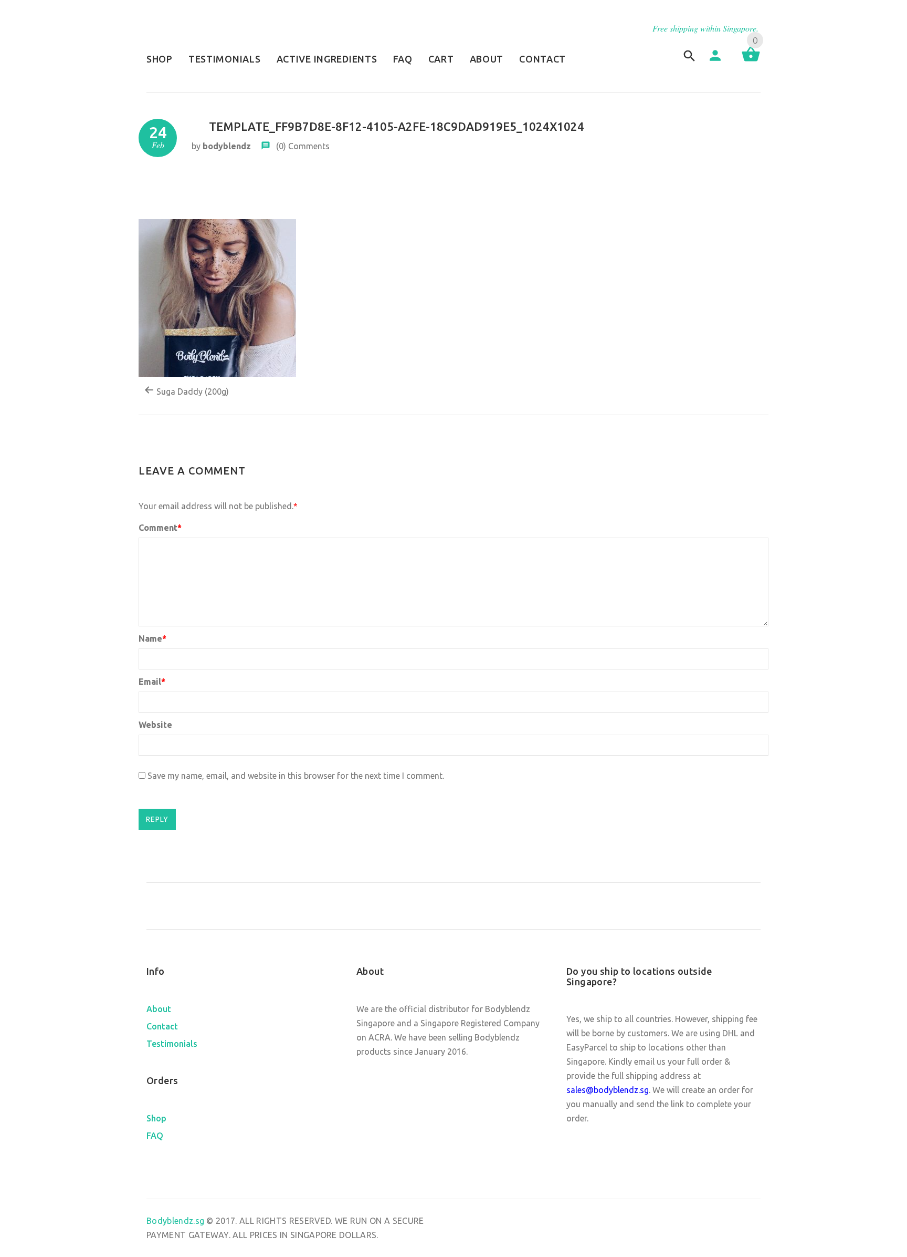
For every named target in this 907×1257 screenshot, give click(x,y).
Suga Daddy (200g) (191, 391)
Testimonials (171, 1043)
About (158, 1009)
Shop (156, 1118)
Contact (162, 1026)
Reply (157, 819)
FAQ (154, 1135)
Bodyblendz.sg (176, 1220)
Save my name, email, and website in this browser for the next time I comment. (295, 775)
